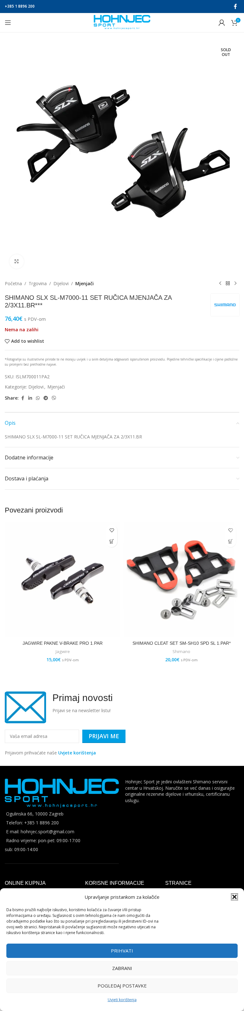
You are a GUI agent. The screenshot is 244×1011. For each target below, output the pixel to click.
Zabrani (122, 968)
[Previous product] (220, 283)
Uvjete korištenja (77, 753)
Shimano (181, 651)
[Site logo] (122, 22)
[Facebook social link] (235, 6)
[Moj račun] (221, 22)
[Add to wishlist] (111, 530)
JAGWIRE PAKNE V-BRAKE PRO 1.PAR (63, 643)
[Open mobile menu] (8, 22)
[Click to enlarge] (17, 261)
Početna (13, 283)
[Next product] (235, 283)
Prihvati (122, 950)
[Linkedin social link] (30, 398)
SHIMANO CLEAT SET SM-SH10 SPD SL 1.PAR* (181, 643)
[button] (234, 897)
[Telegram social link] (46, 398)
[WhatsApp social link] (38, 398)
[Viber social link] (54, 398)
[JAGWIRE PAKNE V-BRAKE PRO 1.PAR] (62, 579)
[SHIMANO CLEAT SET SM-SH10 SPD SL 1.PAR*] (181, 579)
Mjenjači (84, 283)
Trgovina (38, 283)
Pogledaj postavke (122, 985)
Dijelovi (61, 283)
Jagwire (63, 651)
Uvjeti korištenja (122, 999)
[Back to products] (228, 283)
